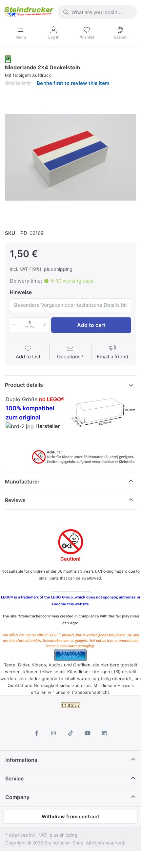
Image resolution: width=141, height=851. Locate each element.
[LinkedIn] (104, 733)
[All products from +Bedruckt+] (8, 59)
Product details (24, 385)
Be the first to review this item (73, 83)
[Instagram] (54, 733)
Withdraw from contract (70, 816)
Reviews (15, 500)
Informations (21, 760)
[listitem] (70, 157)
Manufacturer (22, 481)
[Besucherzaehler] (70, 655)
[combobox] (97, 12)
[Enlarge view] (70, 157)
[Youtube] (87, 733)
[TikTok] (70, 733)
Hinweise (21, 292)
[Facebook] (37, 733)
